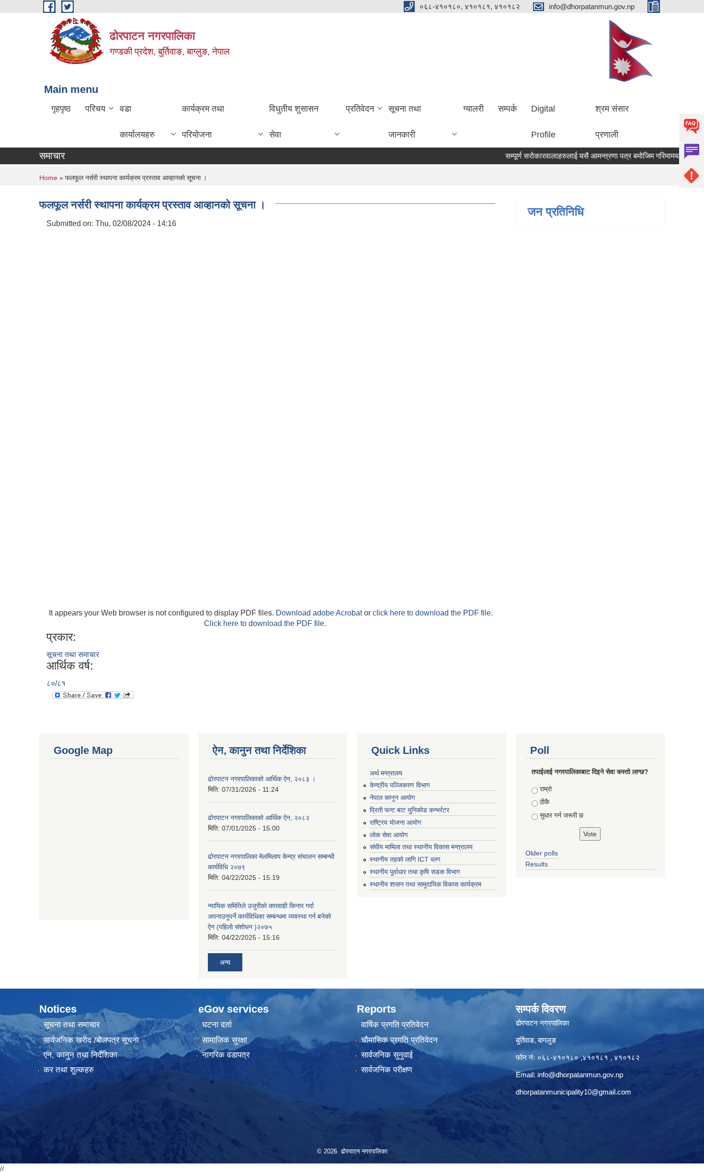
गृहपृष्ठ (61, 109)
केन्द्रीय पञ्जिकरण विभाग (400, 785)
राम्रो (546, 789)
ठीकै (544, 802)
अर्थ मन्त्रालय (386, 773)
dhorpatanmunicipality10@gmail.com (573, 1092)
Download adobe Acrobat (320, 613)
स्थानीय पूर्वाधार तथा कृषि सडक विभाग (415, 872)
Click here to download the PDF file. (265, 623)
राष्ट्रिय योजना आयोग (395, 822)
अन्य (225, 962)
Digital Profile (543, 121)
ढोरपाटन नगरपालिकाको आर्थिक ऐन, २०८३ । (262, 779)
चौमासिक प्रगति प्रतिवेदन (399, 1040)
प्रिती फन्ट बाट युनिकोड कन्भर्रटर (409, 810)
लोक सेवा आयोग (389, 835)
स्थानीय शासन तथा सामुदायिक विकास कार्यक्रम (425, 884)
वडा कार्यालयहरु (137, 121)
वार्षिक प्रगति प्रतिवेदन (395, 1024)
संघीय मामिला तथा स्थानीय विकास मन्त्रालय (421, 847)
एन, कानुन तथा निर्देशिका (80, 1055)
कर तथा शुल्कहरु (69, 1069)
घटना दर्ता (217, 1024)
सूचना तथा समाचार (72, 654)
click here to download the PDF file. (433, 613)
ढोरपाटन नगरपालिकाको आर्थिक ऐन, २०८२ (258, 817)
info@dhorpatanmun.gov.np (580, 1075)
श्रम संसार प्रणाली (612, 121)
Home (48, 178)
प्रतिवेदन (360, 109)
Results (536, 864)
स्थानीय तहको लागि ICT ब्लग (405, 859)
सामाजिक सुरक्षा (224, 1040)
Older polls (541, 853)
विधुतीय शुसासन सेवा (293, 121)
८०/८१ (56, 683)
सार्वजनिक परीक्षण (386, 1069)
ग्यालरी (473, 109)
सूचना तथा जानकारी (404, 121)
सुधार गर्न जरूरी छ (561, 815)
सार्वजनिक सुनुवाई (387, 1055)
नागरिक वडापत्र (226, 1055)
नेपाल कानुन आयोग (392, 797)
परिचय (95, 109)
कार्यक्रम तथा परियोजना (203, 121)
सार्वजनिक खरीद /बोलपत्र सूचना (91, 1040)
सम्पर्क (507, 109)
